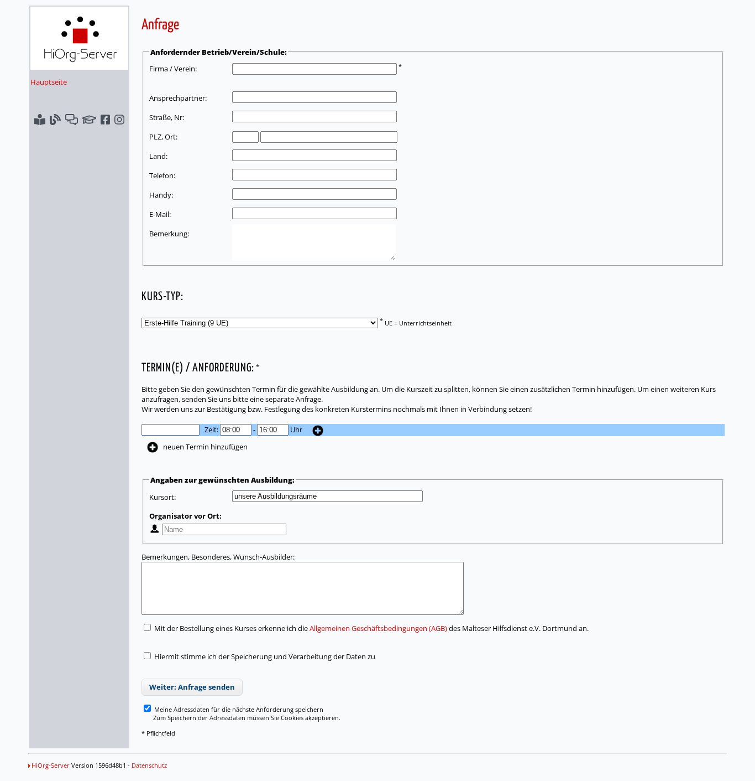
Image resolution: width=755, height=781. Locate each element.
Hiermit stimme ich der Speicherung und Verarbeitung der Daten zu (264, 656)
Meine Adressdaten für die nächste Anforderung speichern (238, 709)
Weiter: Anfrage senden (192, 687)
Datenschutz (149, 765)
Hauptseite (48, 82)
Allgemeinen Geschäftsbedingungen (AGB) (378, 628)
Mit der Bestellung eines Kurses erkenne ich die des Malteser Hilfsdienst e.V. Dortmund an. (371, 628)
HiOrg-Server (51, 765)
